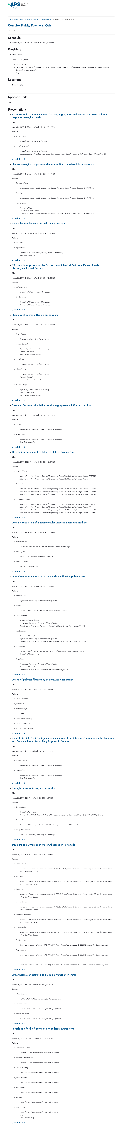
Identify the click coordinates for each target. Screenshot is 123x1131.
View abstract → (18, 159)
